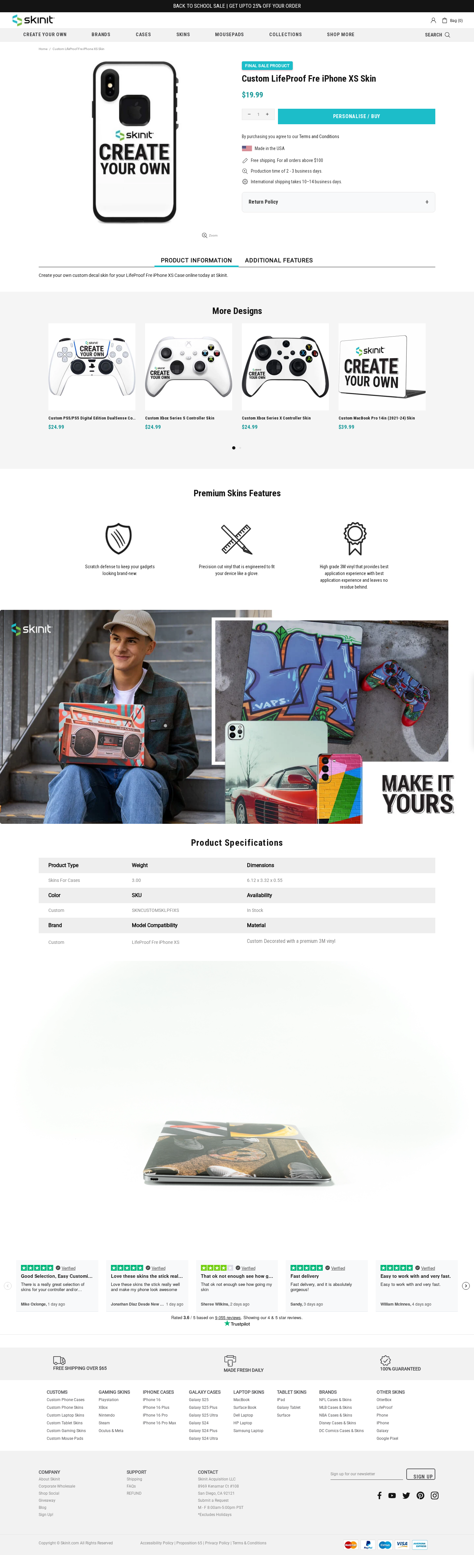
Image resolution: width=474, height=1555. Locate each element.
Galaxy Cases (205, 1392)
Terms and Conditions (319, 136)
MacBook (241, 1400)
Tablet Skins (291, 1392)
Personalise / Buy (356, 116)
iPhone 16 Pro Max (159, 1423)
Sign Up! (46, 1514)
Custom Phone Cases (65, 1400)
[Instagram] (435, 1495)
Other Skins (391, 1392)
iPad (281, 1400)
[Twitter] (406, 1495)
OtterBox (384, 1400)
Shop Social (49, 1493)
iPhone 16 (152, 1400)
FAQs (131, 1486)
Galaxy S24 (199, 1423)
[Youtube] (392, 1495)
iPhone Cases (158, 1392)
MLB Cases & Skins (335, 1407)
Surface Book (244, 1407)
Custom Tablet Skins (65, 1423)
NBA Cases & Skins (335, 1415)
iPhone (383, 1423)
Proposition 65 (189, 1543)
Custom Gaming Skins (66, 1431)
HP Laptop (242, 1423)
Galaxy (383, 1431)
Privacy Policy (217, 1543)
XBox (103, 1407)
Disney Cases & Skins (337, 1423)
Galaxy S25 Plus (203, 1407)
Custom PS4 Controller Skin (267, 418)
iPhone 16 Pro (155, 1415)
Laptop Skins (248, 1392)
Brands (328, 1392)
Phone (382, 1415)
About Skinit (49, 1479)
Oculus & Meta (111, 1431)
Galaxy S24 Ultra (203, 1438)
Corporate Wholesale (57, 1486)
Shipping (134, 1479)
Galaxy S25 (199, 1400)
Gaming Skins (114, 1392)
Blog (42, 1507)
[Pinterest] (420, 1495)
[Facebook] (380, 1495)
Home (43, 49)
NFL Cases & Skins (335, 1400)
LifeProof (384, 1407)
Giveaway (47, 1500)
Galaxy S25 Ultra (203, 1415)
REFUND (134, 1493)
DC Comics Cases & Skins (341, 1431)
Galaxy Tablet (289, 1407)
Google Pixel (387, 1438)
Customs (57, 1392)
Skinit (33, 20)
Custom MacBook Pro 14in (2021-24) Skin (183, 418)
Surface (283, 1415)
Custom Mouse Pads (65, 1438)
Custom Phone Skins (65, 1407)
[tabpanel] (285, 383)
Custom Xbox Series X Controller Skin (82, 418)
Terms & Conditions (249, 1543)
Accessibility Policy (156, 1543)
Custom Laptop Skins (65, 1415)
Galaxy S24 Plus (203, 1431)
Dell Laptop (243, 1415)
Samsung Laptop (248, 1431)
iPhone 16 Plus (156, 1407)
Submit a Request (213, 1500)
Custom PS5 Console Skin (362, 418)
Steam (104, 1423)
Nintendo (107, 1415)
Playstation (109, 1400)
